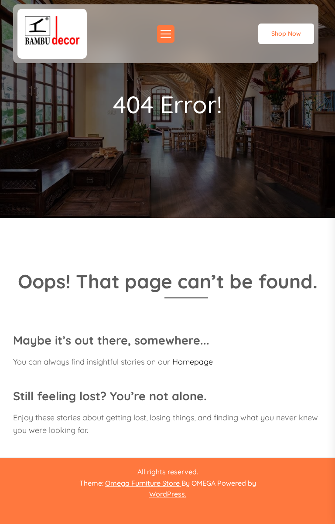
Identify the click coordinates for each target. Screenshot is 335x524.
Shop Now (286, 33)
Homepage (192, 362)
